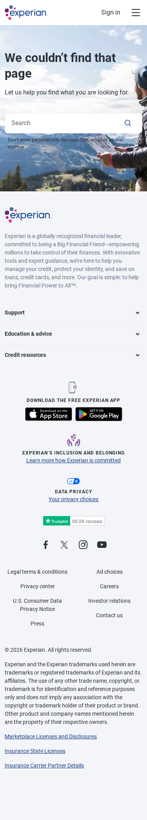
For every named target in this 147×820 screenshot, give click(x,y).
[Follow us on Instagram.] (83, 545)
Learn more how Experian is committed (73, 460)
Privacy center (37, 586)
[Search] (128, 123)
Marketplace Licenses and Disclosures (51, 736)
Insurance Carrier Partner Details (44, 765)
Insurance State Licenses (35, 751)
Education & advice (28, 334)
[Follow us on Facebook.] (45, 545)
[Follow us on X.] (64, 545)
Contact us (109, 615)
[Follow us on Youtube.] (102, 545)
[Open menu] (131, 12)
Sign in (110, 12)
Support (15, 312)
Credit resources (25, 355)
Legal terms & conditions (37, 572)
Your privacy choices (73, 499)
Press (37, 623)
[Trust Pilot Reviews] (73, 521)
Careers (109, 586)
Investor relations (109, 601)
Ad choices (109, 572)
